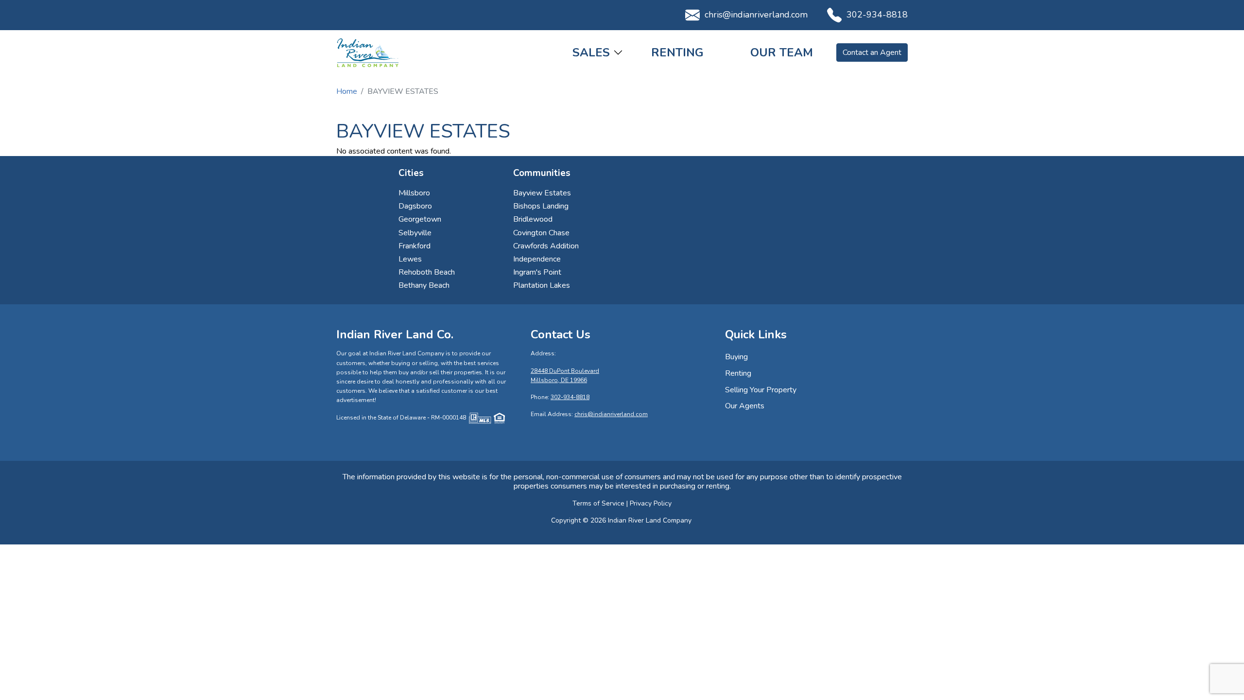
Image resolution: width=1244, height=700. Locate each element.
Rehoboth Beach (426, 272)
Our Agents (744, 406)
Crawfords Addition (546, 246)
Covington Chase (541, 233)
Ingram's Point (537, 272)
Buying (736, 356)
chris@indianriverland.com (756, 14)
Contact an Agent (872, 52)
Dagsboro (415, 206)
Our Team (781, 52)
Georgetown (419, 219)
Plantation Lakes (541, 285)
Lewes (410, 259)
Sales (591, 52)
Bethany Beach (423, 285)
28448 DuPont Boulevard (565, 371)
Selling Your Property (760, 390)
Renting (677, 52)
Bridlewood (533, 219)
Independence (537, 259)
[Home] (367, 53)
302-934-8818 (877, 14)
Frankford (414, 246)
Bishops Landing (541, 206)
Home (346, 91)
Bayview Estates (542, 193)
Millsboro (414, 193)
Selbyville (415, 233)
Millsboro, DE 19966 (559, 380)
